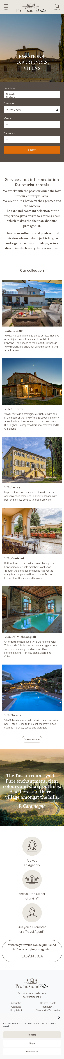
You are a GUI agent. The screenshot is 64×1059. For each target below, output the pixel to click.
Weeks (7, 118)
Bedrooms (10, 133)
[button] (59, 1017)
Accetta (32, 1034)
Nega (32, 1043)
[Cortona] (32, 97)
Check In (9, 103)
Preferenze (32, 1051)
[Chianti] (32, 94)
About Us (16, 1003)
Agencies (16, 1006)
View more (32, 739)
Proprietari (16, 1010)
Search (32, 149)
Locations (9, 88)
